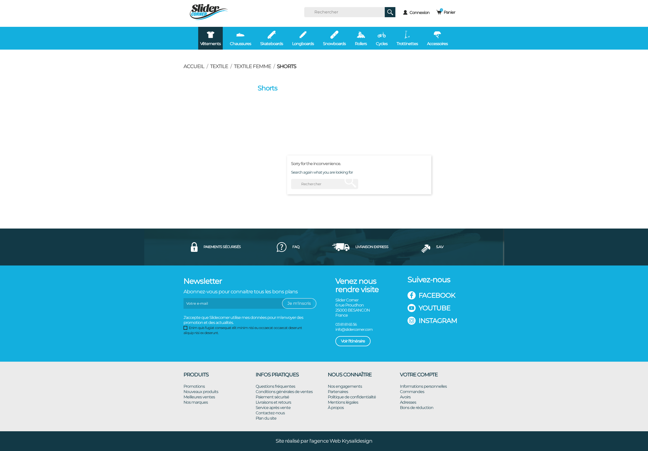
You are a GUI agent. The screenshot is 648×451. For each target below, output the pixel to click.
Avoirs (405, 397)
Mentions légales (343, 402)
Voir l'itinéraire (353, 341)
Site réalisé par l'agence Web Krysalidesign (324, 441)
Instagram (438, 321)
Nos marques (196, 402)
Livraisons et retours (273, 402)
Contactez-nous (270, 413)
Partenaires (338, 391)
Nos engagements (345, 386)
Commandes (412, 391)
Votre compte (419, 375)
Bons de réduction (416, 407)
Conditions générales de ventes (284, 391)
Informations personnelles (423, 386)
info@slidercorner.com (354, 329)
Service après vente (273, 407)
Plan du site (266, 418)
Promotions (194, 386)
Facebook (437, 295)
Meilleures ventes (199, 397)
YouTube (434, 308)
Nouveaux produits (201, 391)
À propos (336, 407)
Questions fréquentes (275, 386)
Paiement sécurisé (272, 397)
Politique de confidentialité (352, 397)
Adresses (408, 402)
